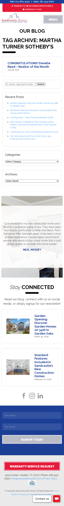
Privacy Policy (51, 478)
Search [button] (40, 84)
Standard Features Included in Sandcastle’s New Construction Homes (44, 365)
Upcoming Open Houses (40, 6)
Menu (53, 19)
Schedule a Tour (33, 9)
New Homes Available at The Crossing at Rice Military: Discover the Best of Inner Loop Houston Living (33, 125)
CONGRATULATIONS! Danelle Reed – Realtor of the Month (29, 64)
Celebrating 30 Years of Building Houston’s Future (34, 132)
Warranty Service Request (32, 466)
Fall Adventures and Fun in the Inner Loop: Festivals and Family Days (31, 137)
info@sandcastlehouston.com (26, 478)
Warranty (19, 6)
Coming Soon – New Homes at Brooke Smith (31, 117)
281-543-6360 (47, 1)
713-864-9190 (22, 1)
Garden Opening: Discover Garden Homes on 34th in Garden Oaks (45, 324)
